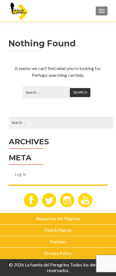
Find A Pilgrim (58, 230)
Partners (58, 241)
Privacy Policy (58, 253)
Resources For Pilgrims (58, 218)
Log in (20, 174)
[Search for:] (44, 93)
